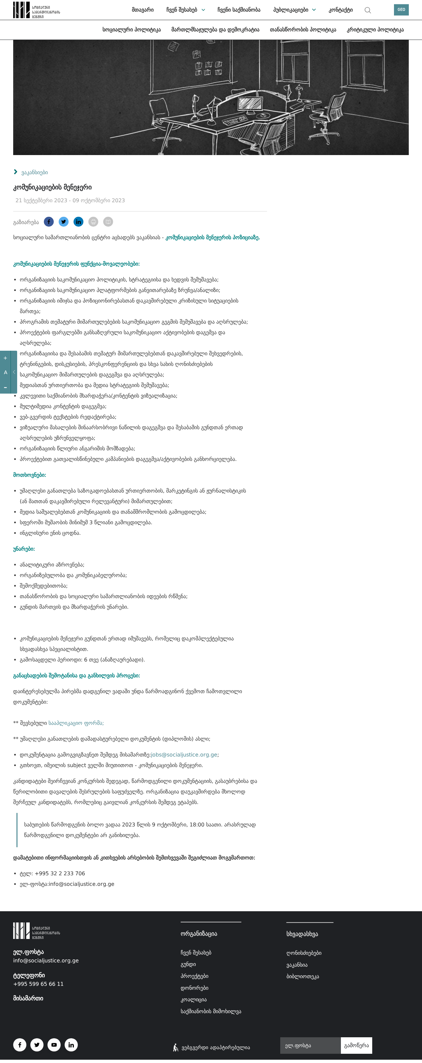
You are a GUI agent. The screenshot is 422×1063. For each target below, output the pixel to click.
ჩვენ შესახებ (181, 10)
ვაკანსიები (34, 172)
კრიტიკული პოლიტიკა (375, 29)
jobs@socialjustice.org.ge (184, 755)
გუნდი (188, 964)
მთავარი (143, 10)
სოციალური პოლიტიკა (132, 29)
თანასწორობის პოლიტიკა (303, 29)
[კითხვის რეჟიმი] (108, 222)
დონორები (194, 987)
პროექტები (194, 976)
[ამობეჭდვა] (93, 222)
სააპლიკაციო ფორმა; (76, 723)
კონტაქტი (341, 10)
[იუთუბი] (54, 1044)
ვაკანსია (297, 965)
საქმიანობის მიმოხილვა (211, 1011)
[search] (368, 10)
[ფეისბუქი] (49, 222)
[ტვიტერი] (64, 222)
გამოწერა (356, 1045)
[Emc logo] (29, 10)
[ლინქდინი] (78, 222)
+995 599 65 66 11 (38, 984)
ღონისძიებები (303, 953)
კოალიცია (194, 999)
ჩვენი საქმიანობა (239, 10)
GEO (401, 10)
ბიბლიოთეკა (302, 976)
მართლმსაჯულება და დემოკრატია (215, 29)
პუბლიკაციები (290, 10)
